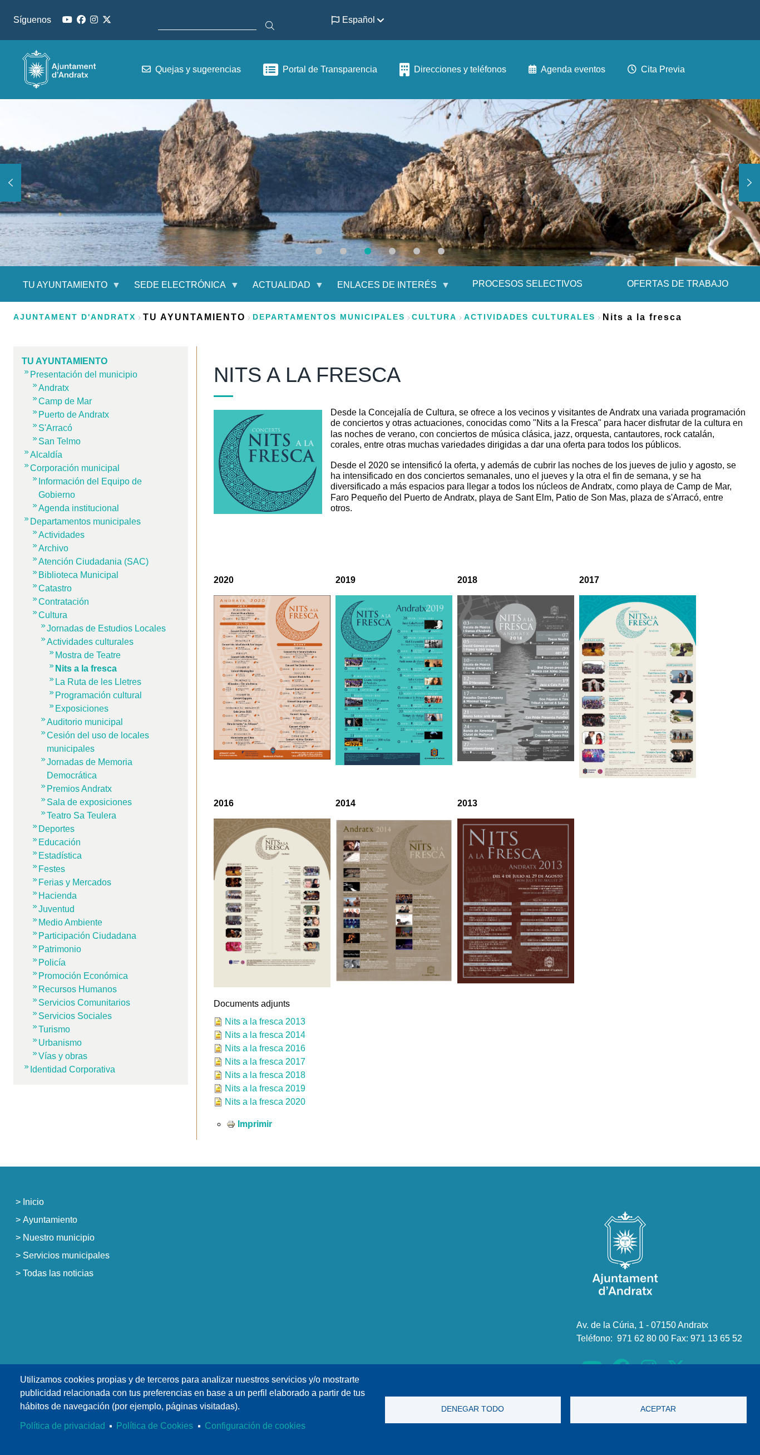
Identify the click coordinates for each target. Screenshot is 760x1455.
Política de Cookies (154, 1425)
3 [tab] (367, 251)
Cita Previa (663, 69)
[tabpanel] (380, 182)
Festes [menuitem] (51, 869)
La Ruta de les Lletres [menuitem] (98, 682)
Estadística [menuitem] (60, 855)
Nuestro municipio (59, 1237)
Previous (10, 183)
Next (749, 183)
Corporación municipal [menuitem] (75, 468)
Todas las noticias (58, 1273)
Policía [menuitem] (52, 962)
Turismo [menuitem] (54, 1029)
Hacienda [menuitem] (57, 895)
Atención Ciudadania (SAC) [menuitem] (93, 561)
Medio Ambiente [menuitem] (70, 922)
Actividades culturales (529, 316)
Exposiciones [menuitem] (81, 708)
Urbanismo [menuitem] (60, 1042)
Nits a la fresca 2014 (265, 1035)
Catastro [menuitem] (55, 588)
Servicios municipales (66, 1255)
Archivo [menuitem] (53, 548)
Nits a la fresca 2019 (265, 1088)
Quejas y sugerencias (198, 69)
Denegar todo (472, 1409)
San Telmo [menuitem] (59, 441)
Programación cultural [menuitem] (98, 695)
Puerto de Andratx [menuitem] (73, 414)
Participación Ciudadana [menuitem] (87, 935)
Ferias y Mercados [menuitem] (74, 882)
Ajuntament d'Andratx (74, 316)
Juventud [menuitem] (56, 909)
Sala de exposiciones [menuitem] (89, 802)
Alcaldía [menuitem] (46, 454)
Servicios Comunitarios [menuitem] (84, 1002)
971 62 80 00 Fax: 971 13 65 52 (679, 1338)
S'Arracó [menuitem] (55, 428)
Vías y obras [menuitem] (62, 1056)
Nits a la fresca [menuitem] (86, 668)
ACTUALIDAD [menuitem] (274, 289)
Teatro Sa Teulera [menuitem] (81, 815)
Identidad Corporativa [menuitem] (72, 1069)
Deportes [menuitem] (56, 829)
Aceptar (658, 1409)
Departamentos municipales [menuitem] (85, 521)
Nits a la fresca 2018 (265, 1075)
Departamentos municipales (329, 316)
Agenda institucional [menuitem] (78, 508)
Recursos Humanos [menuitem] (77, 989)
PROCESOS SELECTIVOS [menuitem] (527, 283)
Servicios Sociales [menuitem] (75, 1016)
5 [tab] (416, 251)
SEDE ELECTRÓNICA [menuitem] (173, 289)
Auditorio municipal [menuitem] (85, 722)
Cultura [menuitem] (52, 615)
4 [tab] (392, 251)
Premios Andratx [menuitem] (79, 788)
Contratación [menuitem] (63, 601)
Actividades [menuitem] (61, 535)
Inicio (33, 1202)
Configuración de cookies (255, 1425)
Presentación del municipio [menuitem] (83, 374)
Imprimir (255, 1124)
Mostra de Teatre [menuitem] (88, 655)
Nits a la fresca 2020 (265, 1101)
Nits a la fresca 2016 (265, 1048)
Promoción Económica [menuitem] (83, 976)
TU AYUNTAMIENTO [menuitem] (58, 289)
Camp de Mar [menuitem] (65, 401)
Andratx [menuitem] (53, 388)
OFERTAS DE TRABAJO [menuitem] (677, 283)
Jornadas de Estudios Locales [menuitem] (106, 628)
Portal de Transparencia (330, 69)
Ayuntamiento (50, 1219)
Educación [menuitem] (59, 842)
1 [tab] (318, 251)
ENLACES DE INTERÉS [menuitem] (380, 289)
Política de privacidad (62, 1425)
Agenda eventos (573, 69)
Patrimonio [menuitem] (59, 949)
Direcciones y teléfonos (460, 69)
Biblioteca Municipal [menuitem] (78, 575)
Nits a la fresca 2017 (265, 1061)
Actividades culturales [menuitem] (90, 641)
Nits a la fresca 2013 (265, 1021)
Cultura (434, 316)
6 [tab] (441, 251)
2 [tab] (343, 251)
